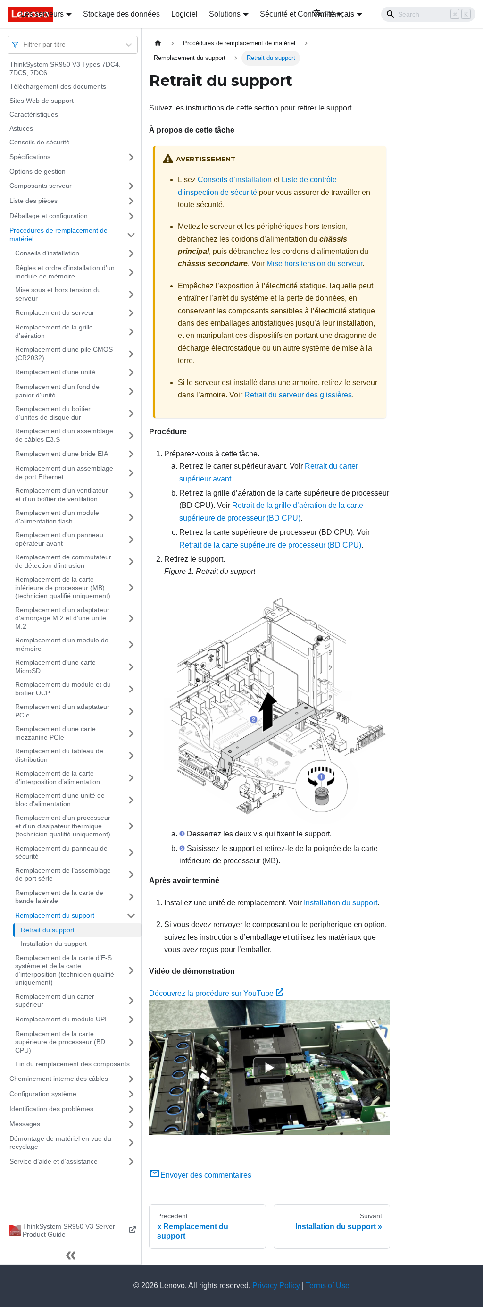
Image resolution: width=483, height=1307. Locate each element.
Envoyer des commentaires (205, 1175)
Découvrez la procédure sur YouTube (211, 993)
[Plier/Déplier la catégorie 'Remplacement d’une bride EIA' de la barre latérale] (131, 454)
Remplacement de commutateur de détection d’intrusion (63, 561)
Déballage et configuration (48, 215)
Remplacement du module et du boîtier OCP (63, 689)
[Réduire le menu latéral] (71, 1255)
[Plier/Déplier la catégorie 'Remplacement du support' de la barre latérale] (131, 915)
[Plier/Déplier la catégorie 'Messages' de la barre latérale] (131, 1124)
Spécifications (29, 156)
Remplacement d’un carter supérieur (54, 1001)
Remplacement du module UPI (61, 1019)
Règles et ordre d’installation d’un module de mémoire (65, 272)
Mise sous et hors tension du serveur (58, 294)
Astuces (21, 128)
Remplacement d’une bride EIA (61, 453)
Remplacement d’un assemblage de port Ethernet (64, 472)
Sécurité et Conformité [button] (297, 14)
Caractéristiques (33, 114)
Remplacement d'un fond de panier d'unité (57, 391)
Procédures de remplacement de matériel (58, 235)
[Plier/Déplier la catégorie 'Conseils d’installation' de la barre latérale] (131, 253)
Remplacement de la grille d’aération (54, 331)
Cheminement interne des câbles (58, 1078)
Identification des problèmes (51, 1109)
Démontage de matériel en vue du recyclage (60, 1143)
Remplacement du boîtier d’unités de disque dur (53, 413)
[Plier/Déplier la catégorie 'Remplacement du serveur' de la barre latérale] (131, 312)
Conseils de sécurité (39, 142)
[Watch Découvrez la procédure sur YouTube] (269, 1068)
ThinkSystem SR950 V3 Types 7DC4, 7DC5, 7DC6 (65, 68)
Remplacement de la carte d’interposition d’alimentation (57, 777)
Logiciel (184, 14)
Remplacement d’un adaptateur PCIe (62, 711)
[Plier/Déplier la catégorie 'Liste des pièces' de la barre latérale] (131, 201)
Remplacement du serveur (54, 312)
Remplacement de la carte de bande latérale (59, 897)
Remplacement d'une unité (55, 372)
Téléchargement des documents (57, 86)
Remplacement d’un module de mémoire (61, 644)
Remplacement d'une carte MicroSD (55, 666)
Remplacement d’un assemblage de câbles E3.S (64, 435)
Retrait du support (48, 930)
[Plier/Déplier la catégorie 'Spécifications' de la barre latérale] (131, 157)
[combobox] (24, 44)
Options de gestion (37, 171)
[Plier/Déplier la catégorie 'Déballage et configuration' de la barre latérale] (131, 216)
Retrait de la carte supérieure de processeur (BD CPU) (270, 545)
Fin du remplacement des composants (72, 1064)
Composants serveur (40, 185)
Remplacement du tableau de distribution (59, 755)
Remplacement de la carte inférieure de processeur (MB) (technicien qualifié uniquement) (62, 587)
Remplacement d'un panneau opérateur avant (59, 539)
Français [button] (339, 14)
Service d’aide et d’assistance (53, 1161)
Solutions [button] (225, 14)
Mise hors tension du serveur (314, 264)
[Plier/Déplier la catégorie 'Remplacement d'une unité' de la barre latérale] (131, 372)
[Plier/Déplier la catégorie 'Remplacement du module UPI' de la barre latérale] (131, 1019)
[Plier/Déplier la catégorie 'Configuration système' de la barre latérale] (131, 1094)
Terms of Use (328, 1286)
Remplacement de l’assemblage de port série (63, 875)
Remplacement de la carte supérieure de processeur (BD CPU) (60, 1042)
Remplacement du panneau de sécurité (61, 852)
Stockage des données (121, 14)
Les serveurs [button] (42, 14)
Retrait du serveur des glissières (298, 395)
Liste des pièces (33, 200)
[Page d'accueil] (158, 43)
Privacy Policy (276, 1286)
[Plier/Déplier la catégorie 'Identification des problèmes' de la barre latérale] (131, 1109)
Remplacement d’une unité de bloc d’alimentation (60, 800)
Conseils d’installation (47, 253)
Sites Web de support (41, 100)
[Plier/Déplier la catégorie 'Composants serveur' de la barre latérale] (131, 186)
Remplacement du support (54, 915)
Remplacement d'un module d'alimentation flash (57, 517)
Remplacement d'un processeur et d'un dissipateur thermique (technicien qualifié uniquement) (62, 826)
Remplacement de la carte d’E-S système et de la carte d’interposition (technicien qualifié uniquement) (64, 970)
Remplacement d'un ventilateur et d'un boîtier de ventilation (61, 495)
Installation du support (54, 943)
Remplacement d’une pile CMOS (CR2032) (64, 354)
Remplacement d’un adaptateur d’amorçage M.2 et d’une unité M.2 (62, 618)
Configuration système (42, 1093)
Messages (24, 1124)
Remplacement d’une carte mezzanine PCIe (55, 733)
